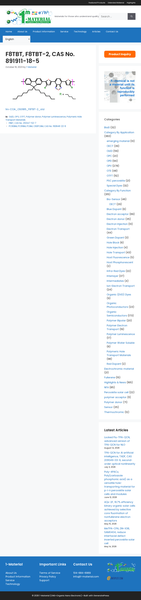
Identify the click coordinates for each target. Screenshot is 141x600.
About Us (22, 31)
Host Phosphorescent (120, 262)
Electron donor (116, 219)
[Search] (131, 16)
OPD (109, 161)
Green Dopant (115, 237)
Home (9, 31)
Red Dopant (114, 364)
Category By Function (117, 190)
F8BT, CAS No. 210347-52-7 (22, 123)
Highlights (131, 2)
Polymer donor (33, 116)
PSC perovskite (116, 180)
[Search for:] (113, 16)
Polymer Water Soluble (121, 342)
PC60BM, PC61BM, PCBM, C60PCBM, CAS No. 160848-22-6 (37, 126)
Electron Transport (118, 229)
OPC (109, 156)
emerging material (118, 141)
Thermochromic (114, 412)
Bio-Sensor (113, 199)
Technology (80, 31)
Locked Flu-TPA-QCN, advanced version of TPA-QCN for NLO (117, 441)
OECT (110, 146)
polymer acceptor (115, 397)
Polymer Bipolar (116, 320)
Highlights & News (115, 382)
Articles (96, 31)
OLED (11, 116)
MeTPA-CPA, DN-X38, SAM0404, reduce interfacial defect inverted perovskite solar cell (119, 536)
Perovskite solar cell (116, 392)
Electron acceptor (118, 214)
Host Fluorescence (118, 257)
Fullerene (109, 377)
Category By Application (119, 132)
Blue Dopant (114, 209)
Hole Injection (115, 247)
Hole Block (113, 242)
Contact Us (112, 31)
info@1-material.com (86, 576)
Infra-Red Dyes (116, 271)
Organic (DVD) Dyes (119, 294)
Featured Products (97, 2)
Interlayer (112, 276)
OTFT (22, 116)
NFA (106, 387)
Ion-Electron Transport (121, 286)
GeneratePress (101, 595)
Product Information (44, 31)
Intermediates (115, 281)
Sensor (108, 407)
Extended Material (116, 2)
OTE (109, 170)
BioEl (107, 127)
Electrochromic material (119, 368)
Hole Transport (116, 252)
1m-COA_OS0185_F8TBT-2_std (25, 109)
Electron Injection (117, 224)
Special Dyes (114, 185)
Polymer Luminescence (54, 116)
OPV (17, 116)
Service (64, 31)
